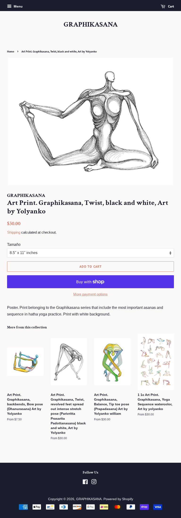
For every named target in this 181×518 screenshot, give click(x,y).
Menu (18, 6)
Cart (170, 6)
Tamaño (14, 245)
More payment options (90, 294)
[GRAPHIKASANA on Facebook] (85, 483)
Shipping (13, 232)
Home (10, 51)
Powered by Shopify (118, 499)
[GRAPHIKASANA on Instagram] (93, 483)
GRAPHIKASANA (91, 24)
